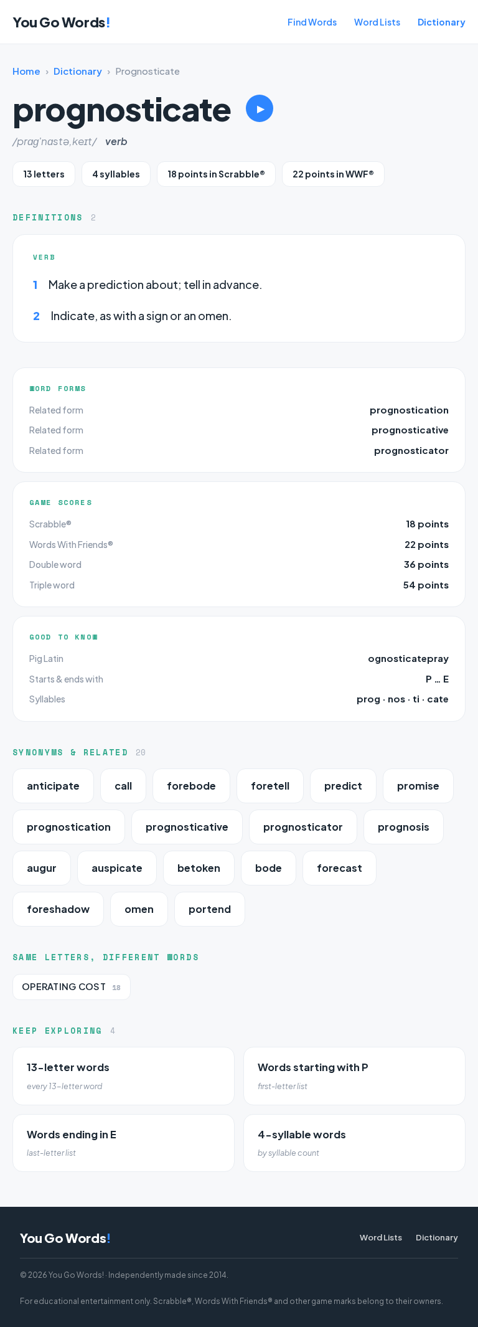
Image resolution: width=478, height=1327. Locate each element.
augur (42, 867)
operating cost (71, 987)
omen (139, 908)
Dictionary (442, 21)
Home (26, 71)
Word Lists (377, 21)
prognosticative (410, 429)
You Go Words (61, 22)
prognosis (403, 826)
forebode (191, 785)
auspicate (117, 867)
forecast (339, 867)
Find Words (312, 21)
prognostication (409, 409)
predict (343, 785)
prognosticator (411, 450)
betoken (198, 867)
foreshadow (58, 908)
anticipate (53, 785)
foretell (270, 785)
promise (418, 785)
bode (268, 867)
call (123, 785)
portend (210, 908)
